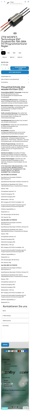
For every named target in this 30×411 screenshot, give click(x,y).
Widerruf (5, 408)
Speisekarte (7, 367)
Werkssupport (7, 371)
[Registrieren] (26, 393)
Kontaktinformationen (15, 403)
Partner (6, 373)
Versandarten (4, 82)
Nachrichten (7, 382)
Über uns (6, 384)
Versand (25, 401)
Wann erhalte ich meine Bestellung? (10, 79)
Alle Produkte (7, 364)
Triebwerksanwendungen (10, 366)
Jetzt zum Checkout (15, 72)
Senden (5, 344)
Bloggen (6, 380)
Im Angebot (7, 369)
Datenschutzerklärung (15, 401)
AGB (22, 401)
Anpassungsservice (6, 76)
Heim (5, 362)
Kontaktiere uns (8, 386)
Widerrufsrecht (8, 401)
